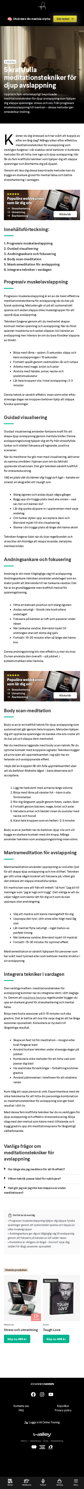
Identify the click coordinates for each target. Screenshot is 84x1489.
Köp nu (17, 1339)
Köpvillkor (63, 1406)
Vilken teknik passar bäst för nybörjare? (34, 1178)
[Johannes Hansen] (42, 8)
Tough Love (51, 1329)
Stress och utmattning (21, 1329)
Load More (42, 1361)
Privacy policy (63, 1410)
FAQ (21, 1410)
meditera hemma (34, 997)
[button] (42, 1170)
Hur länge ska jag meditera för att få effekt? (36, 1169)
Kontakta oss (21, 1406)
